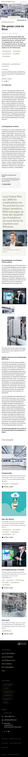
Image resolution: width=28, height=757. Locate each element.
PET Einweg (16, 53)
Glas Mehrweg (6, 53)
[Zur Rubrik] (2, 6)
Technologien (8, 684)
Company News (14, 17)
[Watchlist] (21, 1)
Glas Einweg (16, 51)
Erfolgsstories (8, 695)
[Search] (23, 2)
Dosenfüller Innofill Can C (15, 133)
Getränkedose (6, 51)
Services (6, 688)
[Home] (8, 2)
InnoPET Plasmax (17, 269)
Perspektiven (8, 699)
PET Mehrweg (6, 56)
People (6, 702)
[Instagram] (4, 731)
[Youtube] (8, 731)
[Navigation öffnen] (25, 1)
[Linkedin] (6, 731)
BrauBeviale (11, 90)
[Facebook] (2, 731)
